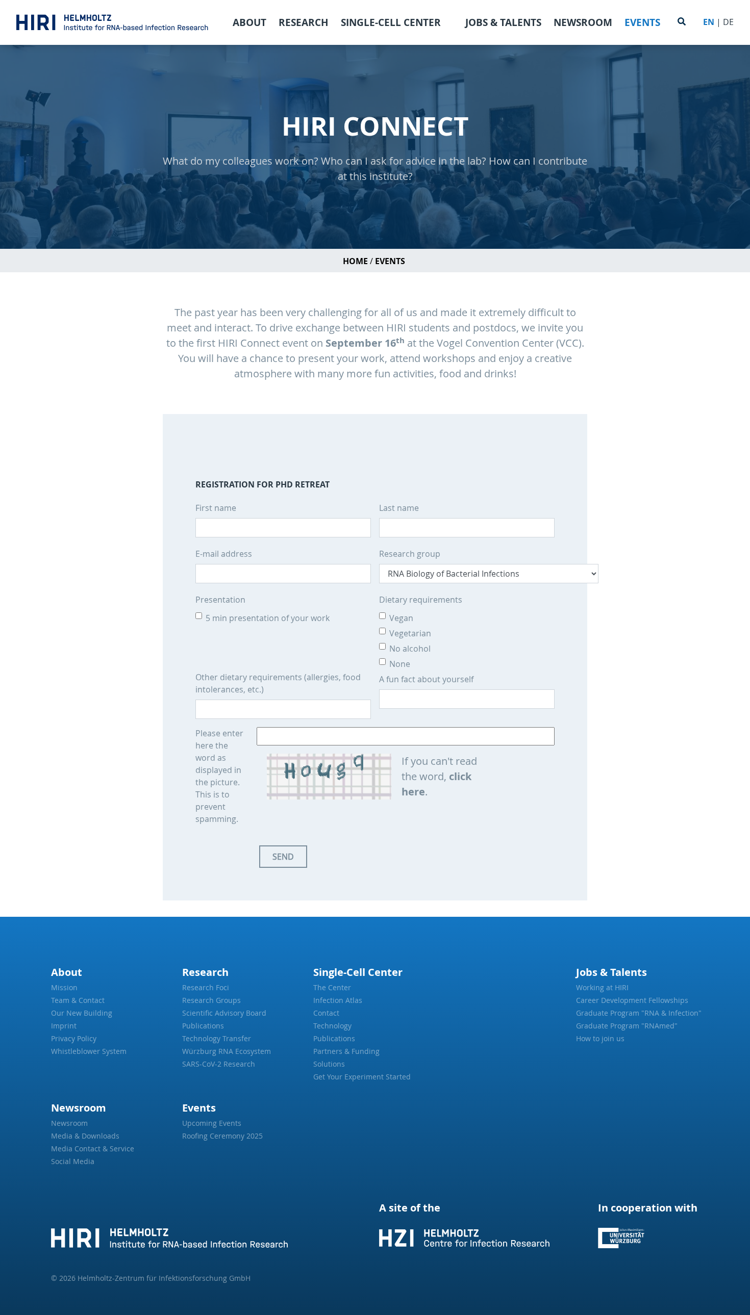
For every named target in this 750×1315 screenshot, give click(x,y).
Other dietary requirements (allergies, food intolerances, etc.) (278, 683)
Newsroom (583, 22)
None (399, 663)
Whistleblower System (89, 1051)
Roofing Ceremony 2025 (222, 1136)
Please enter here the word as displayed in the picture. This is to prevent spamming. (219, 776)
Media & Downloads (85, 1136)
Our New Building (81, 1013)
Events (642, 22)
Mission (64, 987)
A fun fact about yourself (426, 679)
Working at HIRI (602, 987)
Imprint (64, 1025)
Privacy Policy (73, 1038)
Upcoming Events (211, 1123)
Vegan (401, 618)
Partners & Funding (346, 1051)
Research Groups (211, 1000)
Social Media (72, 1161)
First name (215, 507)
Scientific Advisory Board (224, 1013)
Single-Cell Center (391, 22)
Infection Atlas (337, 1000)
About (249, 22)
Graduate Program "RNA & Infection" (637, 1013)
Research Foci (205, 987)
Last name (399, 507)
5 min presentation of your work (268, 618)
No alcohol (410, 648)
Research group (409, 553)
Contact (326, 1013)
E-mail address (223, 553)
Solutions (329, 1064)
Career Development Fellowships (632, 1000)
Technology (332, 1025)
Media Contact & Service (92, 1148)
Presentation (220, 599)
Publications (203, 1025)
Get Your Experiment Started (362, 1076)
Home (355, 261)
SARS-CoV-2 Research (218, 1064)
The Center (332, 987)
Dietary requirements (420, 599)
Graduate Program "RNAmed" (627, 1025)
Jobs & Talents (503, 22)
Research (304, 22)
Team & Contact (78, 1000)
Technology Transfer (216, 1038)
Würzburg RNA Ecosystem (226, 1051)
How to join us (600, 1038)
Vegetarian (410, 633)
